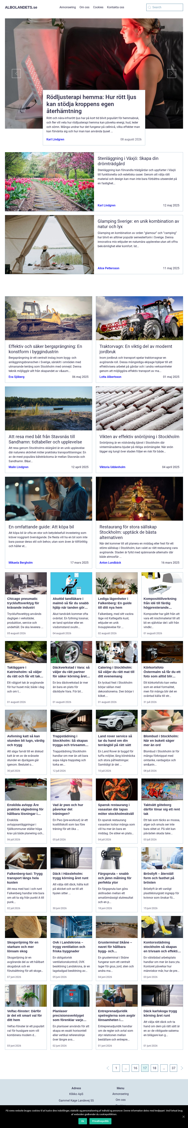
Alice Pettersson (108, 268)
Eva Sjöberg (16, 377)
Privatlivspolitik (100, 1121)
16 (135, 1068)
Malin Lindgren (18, 467)
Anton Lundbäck (110, 562)
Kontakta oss (115, 7)
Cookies (98, 7)
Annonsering (67, 7)
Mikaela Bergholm (21, 562)
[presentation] (13, 73)
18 (154, 1068)
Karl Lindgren (55, 139)
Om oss (84, 7)
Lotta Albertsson (110, 377)
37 (173, 1068)
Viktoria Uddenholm (112, 467)
